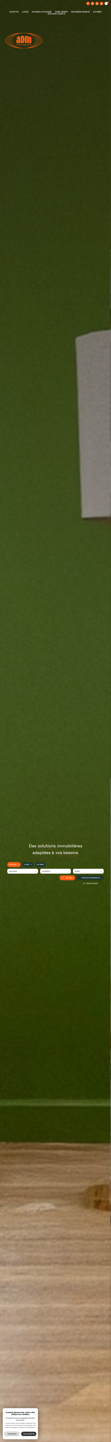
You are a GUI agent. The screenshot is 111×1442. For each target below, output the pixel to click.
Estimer (40, 864)
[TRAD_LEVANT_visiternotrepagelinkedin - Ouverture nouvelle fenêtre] (97, 3)
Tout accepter (28, 1434)
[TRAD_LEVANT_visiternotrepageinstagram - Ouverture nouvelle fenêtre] (92, 3)
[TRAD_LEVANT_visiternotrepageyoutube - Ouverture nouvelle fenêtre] (101, 3)
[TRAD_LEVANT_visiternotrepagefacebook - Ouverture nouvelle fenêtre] (88, 3)
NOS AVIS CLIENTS (56, 14)
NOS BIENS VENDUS (80, 12)
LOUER (25, 12)
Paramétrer (12, 1434)
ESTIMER (97, 12)
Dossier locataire (42, 12)
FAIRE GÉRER (61, 12)
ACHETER (14, 12)
